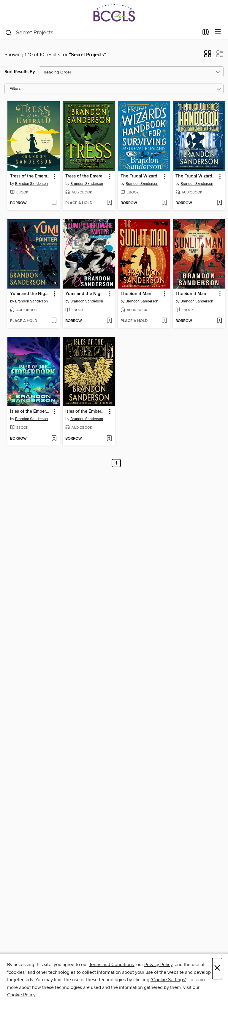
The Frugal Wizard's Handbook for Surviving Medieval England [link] (141, 176)
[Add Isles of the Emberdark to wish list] (54, 439)
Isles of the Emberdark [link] (30, 411)
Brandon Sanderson (31, 183)
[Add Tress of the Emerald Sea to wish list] (54, 203)
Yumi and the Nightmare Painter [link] (30, 294)
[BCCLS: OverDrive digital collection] (114, 12)
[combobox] (102, 32)
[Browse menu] (218, 32)
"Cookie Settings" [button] (168, 980)
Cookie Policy (21, 995)
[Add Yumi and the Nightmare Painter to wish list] (54, 321)
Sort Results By (19, 72)
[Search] (8, 32)
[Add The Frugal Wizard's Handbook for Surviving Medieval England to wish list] (164, 203)
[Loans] (205, 33)
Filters (15, 88)
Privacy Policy (158, 965)
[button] (207, 56)
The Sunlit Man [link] (136, 294)
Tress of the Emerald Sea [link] (30, 176)
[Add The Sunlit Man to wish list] (164, 321)
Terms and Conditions (111, 965)
